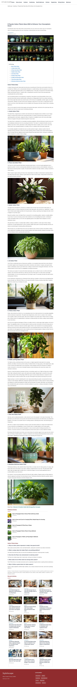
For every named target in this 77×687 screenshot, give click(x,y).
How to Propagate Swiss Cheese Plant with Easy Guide (25, 513)
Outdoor (26, 2)
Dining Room (61, 2)
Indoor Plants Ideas (15, 66)
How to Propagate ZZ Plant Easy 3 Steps (22, 525)
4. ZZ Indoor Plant (14, 73)
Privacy (10, 676)
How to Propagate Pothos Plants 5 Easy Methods (24, 531)
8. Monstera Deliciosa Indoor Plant (18, 81)
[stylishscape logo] (6, 2)
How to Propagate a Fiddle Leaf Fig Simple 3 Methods (25, 536)
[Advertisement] (38, 14)
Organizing (54, 2)
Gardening (32, 2)
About (4, 676)
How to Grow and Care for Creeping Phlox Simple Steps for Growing (28, 519)
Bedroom (68, 2)
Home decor (19, 2)
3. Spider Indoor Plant (15, 71)
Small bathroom (40, 2)
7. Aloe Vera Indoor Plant (16, 79)
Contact (7, 676)
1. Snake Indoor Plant (15, 68)
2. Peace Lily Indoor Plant (16, 70)
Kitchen (47, 2)
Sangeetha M (11, 32)
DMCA (14, 676)
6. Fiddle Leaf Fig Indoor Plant (17, 77)
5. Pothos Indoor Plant (15, 75)
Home (13, 2)
